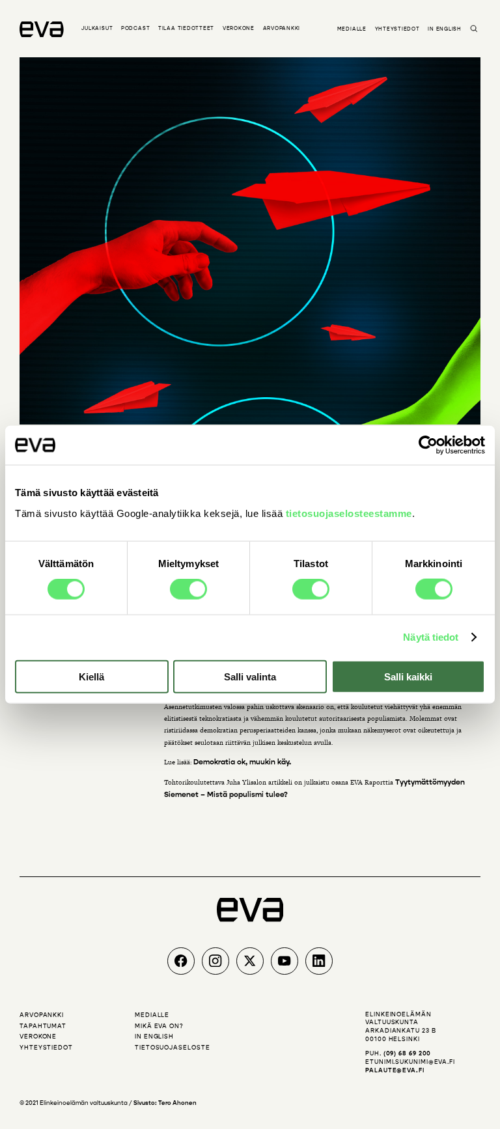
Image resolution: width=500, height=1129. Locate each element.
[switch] (188, 589)
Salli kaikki (408, 676)
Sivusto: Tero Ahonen (165, 1103)
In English (445, 29)
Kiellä (91, 676)
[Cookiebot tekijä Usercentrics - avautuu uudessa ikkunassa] (428, 445)
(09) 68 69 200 (407, 1053)
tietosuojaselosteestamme (349, 512)
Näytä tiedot (430, 637)
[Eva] (42, 29)
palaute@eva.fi (394, 1070)
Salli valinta (250, 676)
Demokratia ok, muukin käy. (242, 761)
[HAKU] (473, 29)
